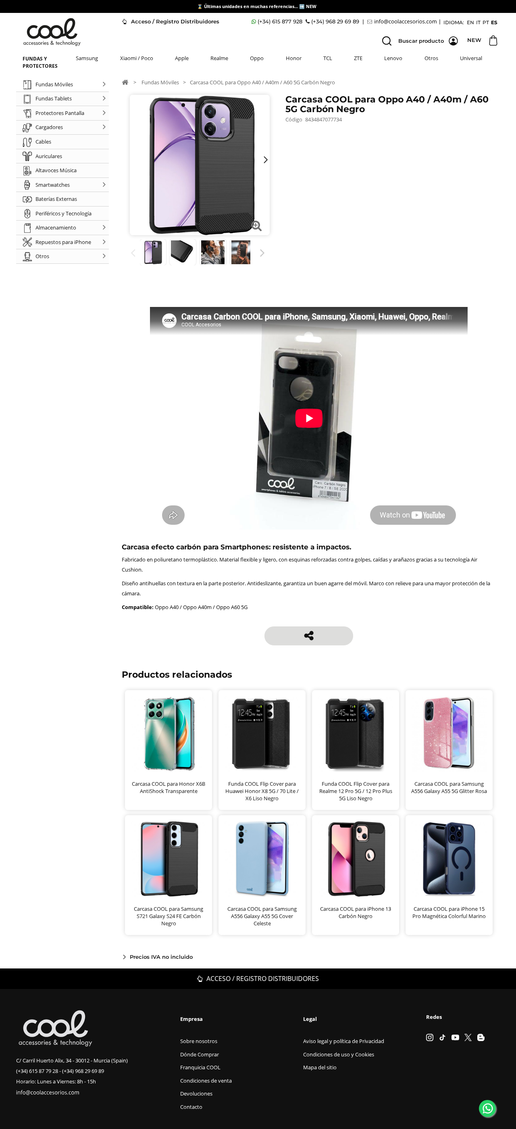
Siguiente (263, 253)
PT (486, 22)
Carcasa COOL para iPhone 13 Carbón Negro (355, 912)
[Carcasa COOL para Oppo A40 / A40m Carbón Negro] (153, 252)
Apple (182, 58)
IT (478, 22)
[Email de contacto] (403, 22)
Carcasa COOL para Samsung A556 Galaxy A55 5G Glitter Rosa (449, 787)
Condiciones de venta (206, 1080)
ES (494, 22)
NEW (312, 6)
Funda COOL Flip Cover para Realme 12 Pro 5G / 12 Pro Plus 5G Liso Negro (355, 791)
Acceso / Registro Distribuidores (174, 21)
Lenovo (393, 58)
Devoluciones (196, 1093)
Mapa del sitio (320, 1067)
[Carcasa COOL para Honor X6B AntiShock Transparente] (168, 734)
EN (470, 22)
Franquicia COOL (200, 1067)
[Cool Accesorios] (52, 32)
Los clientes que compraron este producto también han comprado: (134, 253)
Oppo (257, 58)
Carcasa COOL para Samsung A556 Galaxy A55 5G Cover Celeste (262, 916)
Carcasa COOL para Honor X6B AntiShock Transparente (168, 787)
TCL (327, 58)
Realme (219, 58)
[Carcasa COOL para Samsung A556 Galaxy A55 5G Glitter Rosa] (449, 734)
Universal (471, 58)
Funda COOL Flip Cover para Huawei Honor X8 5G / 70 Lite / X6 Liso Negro (262, 791)
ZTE (358, 58)
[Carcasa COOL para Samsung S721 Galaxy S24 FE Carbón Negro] (168, 859)
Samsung (87, 58)
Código (293, 119)
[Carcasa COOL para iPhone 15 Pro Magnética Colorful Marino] (449, 859)
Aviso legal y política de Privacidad (343, 1041)
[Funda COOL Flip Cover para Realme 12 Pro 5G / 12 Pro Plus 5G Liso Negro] (355, 734)
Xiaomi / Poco (136, 58)
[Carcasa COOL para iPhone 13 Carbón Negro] (183, 252)
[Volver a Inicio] (125, 81)
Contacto (191, 1106)
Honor (294, 58)
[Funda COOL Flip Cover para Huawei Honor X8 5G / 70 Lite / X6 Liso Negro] (262, 734)
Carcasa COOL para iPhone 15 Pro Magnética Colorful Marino (449, 912)
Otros (431, 58)
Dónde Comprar (199, 1054)
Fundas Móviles (160, 82)
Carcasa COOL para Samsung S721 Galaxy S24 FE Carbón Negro (168, 916)
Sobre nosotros (198, 1041)
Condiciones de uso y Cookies (338, 1054)
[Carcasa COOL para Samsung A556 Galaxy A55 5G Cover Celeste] (262, 859)
